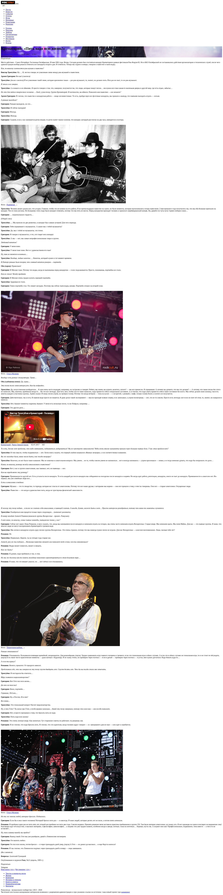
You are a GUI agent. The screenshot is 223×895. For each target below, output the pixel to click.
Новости (9, 12)
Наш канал (8, 869)
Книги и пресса (12, 882)
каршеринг (125, 892)
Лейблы (9, 32)
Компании (10, 878)
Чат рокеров (22, 869)
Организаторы (11, 34)
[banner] (8, 4)
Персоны (9, 30)
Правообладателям (13, 884)
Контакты (9, 886)
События (9, 14)
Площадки (10, 37)
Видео (8, 41)
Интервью (10, 20)
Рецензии (9, 24)
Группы (9, 28)
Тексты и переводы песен (16, 873)
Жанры (8, 876)
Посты (8, 10)
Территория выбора (15, 648)
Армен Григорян (31, 56)
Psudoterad (11, 205)
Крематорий (18, 56)
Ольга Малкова (49, 56)
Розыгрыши (10, 22)
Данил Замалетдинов (20, 445)
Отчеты (9, 16)
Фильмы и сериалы (13, 880)
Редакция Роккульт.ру (10, 54)
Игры (8, 18)
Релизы (8, 43)
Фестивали (10, 39)
